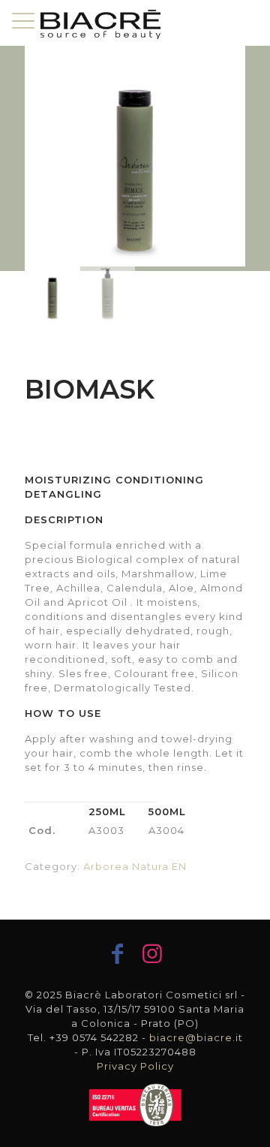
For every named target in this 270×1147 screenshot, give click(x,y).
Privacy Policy (135, 1066)
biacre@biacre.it (196, 1037)
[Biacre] (100, 22)
